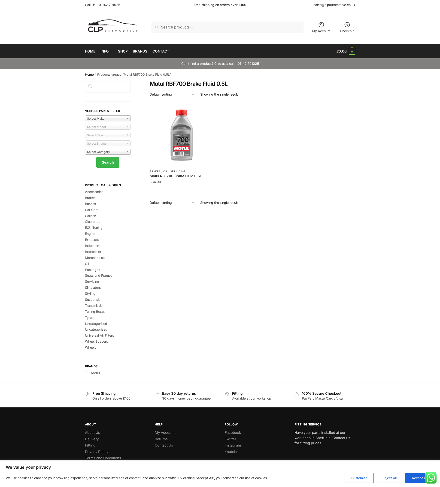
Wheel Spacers (96, 341)
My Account (321, 31)
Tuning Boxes (95, 311)
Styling (90, 293)
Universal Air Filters (99, 335)
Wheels (90, 347)
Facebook (233, 432)
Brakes (155, 171)
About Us (92, 432)
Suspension (93, 299)
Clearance (92, 221)
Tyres (89, 317)
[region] (220, 473)
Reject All (389, 478)
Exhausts (92, 240)
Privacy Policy (96, 452)
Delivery (92, 439)
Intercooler (93, 252)
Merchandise (95, 258)
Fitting (90, 445)
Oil (165, 171)
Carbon (90, 216)
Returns (161, 439)
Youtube (231, 452)
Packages (92, 270)
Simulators (93, 287)
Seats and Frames (98, 275)
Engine (90, 234)
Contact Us (164, 445)
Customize (359, 478)
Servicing (177, 171)
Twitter (230, 439)
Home (89, 74)
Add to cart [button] (182, 191)
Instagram (233, 445)
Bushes (90, 204)
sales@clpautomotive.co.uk (334, 5)
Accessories (94, 192)
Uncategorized (96, 329)
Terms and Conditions (103, 458)
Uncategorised (96, 324)
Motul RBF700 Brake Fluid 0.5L (176, 176)
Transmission (94, 305)
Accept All (420, 478)
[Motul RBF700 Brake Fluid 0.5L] (181, 135)
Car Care (91, 210)
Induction (92, 246)
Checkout (347, 31)
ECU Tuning (94, 228)
